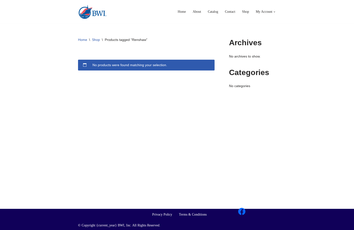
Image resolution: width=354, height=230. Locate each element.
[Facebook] (241, 211)
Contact (230, 11)
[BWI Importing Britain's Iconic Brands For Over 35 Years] (92, 11)
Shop (245, 11)
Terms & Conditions (193, 214)
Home (182, 11)
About (197, 11)
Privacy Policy (162, 214)
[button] (274, 12)
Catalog (213, 11)
